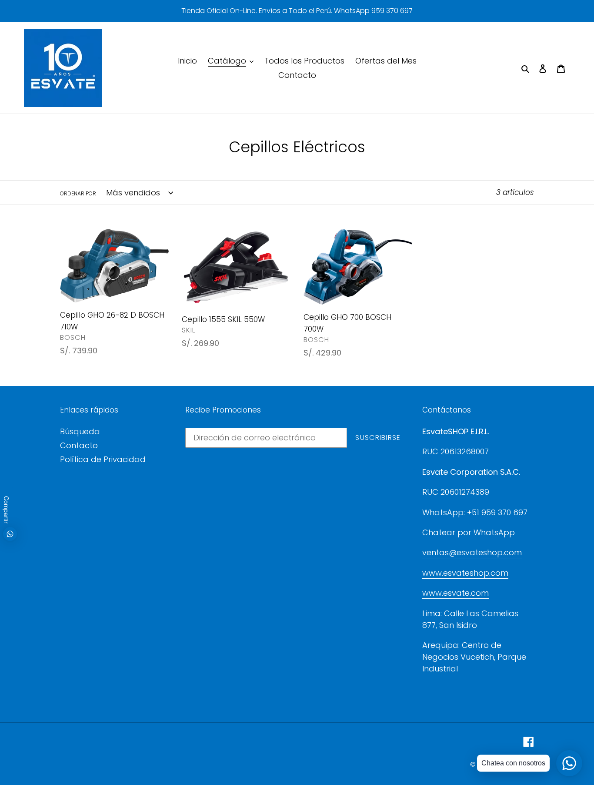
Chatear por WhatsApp (469, 532)
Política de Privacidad (103, 459)
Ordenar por (78, 193)
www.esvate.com (455, 592)
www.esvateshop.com (465, 572)
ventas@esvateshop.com (472, 552)
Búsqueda (80, 431)
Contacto (79, 445)
